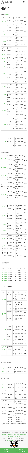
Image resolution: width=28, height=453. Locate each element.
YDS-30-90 (4, 86)
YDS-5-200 (4, 270)
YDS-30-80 (4, 80)
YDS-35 (3, 103)
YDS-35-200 (4, 280)
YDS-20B (3, 158)
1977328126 (10, 440)
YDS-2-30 (4, 24)
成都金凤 (4, 434)
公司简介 (12, 436)
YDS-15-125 (4, 276)
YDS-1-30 (4, 21)
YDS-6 (3, 31)
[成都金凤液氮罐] (6, 2)
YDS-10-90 (4, 41)
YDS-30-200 (4, 278)
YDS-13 (3, 54)
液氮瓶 (12, 434)
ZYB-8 (3, 387)
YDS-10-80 (4, 38)
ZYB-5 (3, 384)
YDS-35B (3, 194)
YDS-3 (3, 28)
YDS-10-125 (4, 272)
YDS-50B (4, 224)
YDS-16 (3, 61)
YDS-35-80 (4, 110)
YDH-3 (3, 368)
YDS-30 (3, 73)
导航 (24, 2)
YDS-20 (3, 66)
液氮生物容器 (17, 434)
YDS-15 (3, 58)
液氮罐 (7, 14)
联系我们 (17, 436)
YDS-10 (3, 34)
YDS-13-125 (4, 274)
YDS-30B (3, 167)
